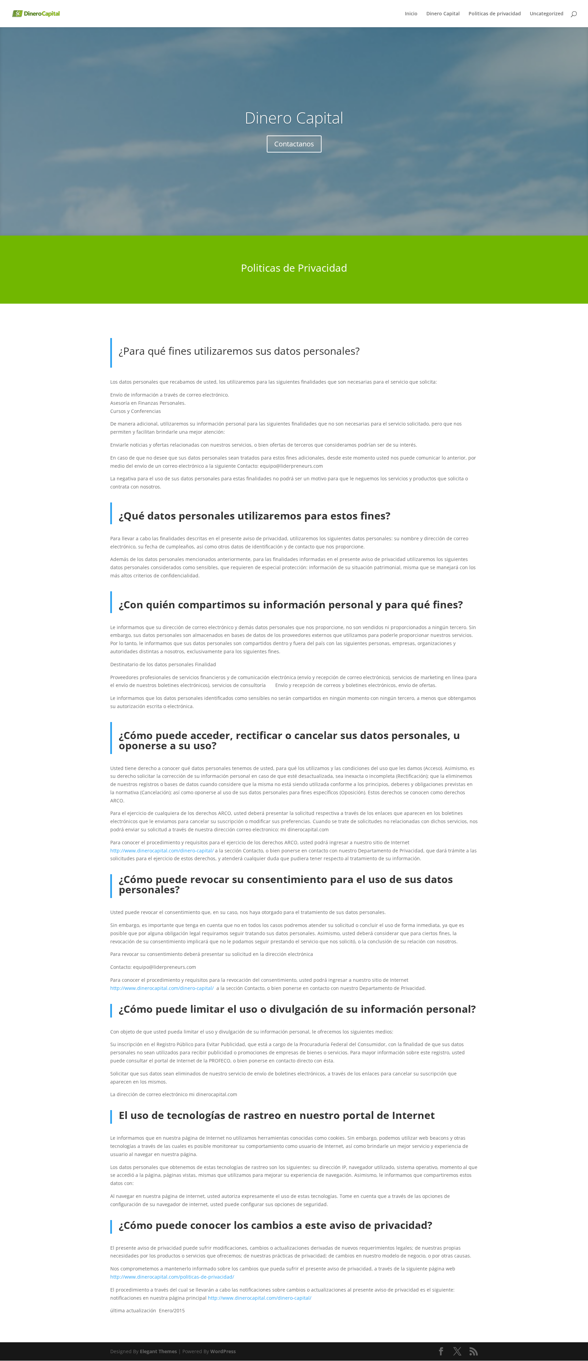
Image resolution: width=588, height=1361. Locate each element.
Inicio (411, 14)
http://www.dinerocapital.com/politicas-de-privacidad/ (172, 1277)
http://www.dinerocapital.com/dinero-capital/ (162, 850)
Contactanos (294, 143)
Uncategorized (547, 14)
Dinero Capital (443, 14)
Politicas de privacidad (495, 14)
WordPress (223, 1351)
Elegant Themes (158, 1351)
